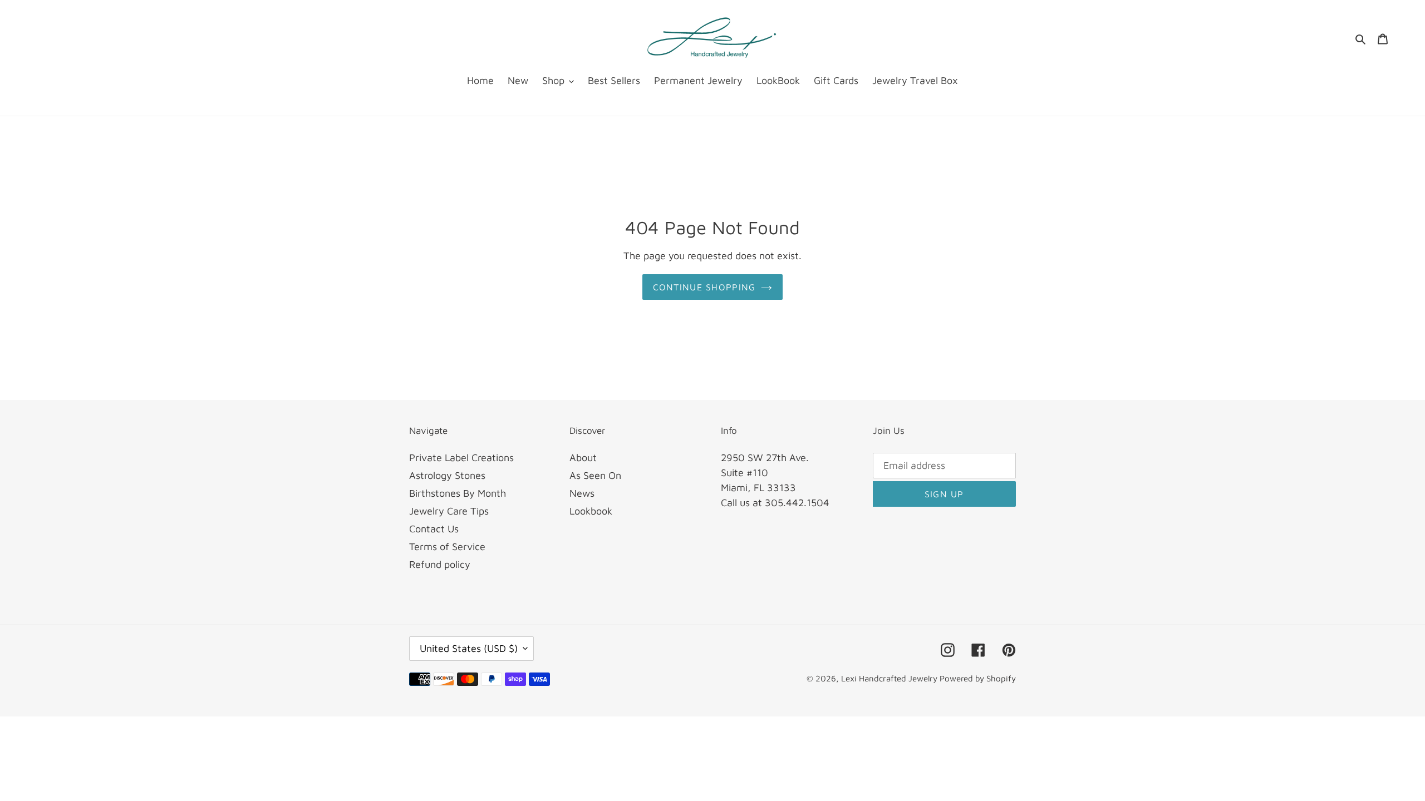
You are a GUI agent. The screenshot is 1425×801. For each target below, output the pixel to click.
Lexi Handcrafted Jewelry (890, 678)
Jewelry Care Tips (449, 511)
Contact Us (434, 529)
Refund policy (439, 564)
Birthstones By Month (457, 493)
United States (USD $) (469, 648)
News (581, 493)
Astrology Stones (447, 475)
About (583, 457)
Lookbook (590, 511)
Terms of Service (447, 546)
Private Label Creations (461, 457)
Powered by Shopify (978, 678)
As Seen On (595, 475)
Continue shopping (704, 287)
